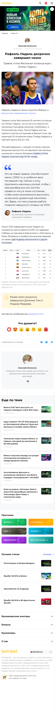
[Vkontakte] (41, 342)
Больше (47, 554)
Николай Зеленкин (27, 46)
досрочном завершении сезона (19, 113)
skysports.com (36, 314)
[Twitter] (46, 342)
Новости (14, 33)
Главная (5, 33)
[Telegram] (51, 342)
